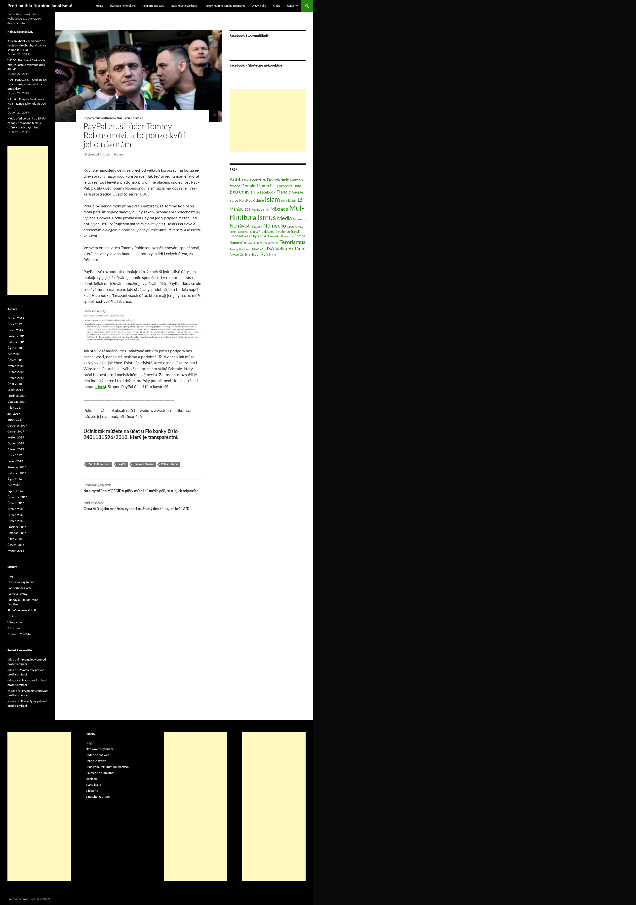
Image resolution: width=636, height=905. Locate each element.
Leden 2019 (15, 330)
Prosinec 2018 (16, 336)
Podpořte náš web (153, 5)
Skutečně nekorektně (123, 5)
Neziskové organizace (184, 5)
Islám (272, 200)
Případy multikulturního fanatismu (224, 5)
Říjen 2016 (14, 479)
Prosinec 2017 (16, 395)
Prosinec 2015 (16, 526)
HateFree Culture (251, 200)
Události (137, 118)
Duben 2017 (15, 443)
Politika (253, 232)
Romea (299, 236)
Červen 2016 (15, 503)
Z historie (13, 628)
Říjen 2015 (14, 538)
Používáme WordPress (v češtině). (29, 899)
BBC (144, 194)
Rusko (248, 243)
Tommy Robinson (143, 464)
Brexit (247, 180)
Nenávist (240, 226)
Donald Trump (255, 186)
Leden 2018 (15, 389)
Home (99, 5)
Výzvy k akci (259, 5)
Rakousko (273, 236)
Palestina (242, 232)
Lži (301, 200)
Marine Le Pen (260, 209)
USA (269, 248)
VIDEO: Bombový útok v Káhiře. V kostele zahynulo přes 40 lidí (26, 65)
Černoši (234, 255)
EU (273, 186)
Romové (236, 243)
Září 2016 (13, 485)
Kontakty (292, 5)
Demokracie (278, 180)
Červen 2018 (15, 359)
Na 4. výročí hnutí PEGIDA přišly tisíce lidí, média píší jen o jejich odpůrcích (141, 488)
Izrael (292, 200)
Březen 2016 (15, 520)
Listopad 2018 (16, 342)
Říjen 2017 (14, 407)
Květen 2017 (15, 437)
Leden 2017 (15, 461)
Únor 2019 (14, 324)
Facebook (268, 192)
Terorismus (292, 242)
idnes (100, 387)
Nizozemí (256, 226)
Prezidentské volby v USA (248, 236)
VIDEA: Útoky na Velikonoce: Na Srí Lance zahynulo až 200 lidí (26, 104)
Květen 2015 (15, 550)
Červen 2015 (15, 544)
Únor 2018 (14, 383)
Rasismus (287, 236)
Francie (284, 192)
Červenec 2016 (17, 497)
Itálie (284, 200)
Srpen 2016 (15, 491)
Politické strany (17, 593)
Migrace (279, 209)
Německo (274, 226)
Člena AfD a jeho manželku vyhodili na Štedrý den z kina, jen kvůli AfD (136, 506)
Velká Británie (169, 464)
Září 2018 (13, 354)
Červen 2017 (15, 431)
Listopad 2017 (16, 401)
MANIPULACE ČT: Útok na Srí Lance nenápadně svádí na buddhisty (27, 84)
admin (121, 154)
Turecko (257, 249)
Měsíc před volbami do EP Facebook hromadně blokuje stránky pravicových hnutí (26, 123)
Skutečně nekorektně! (21, 610)
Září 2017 (13, 413)
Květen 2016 (15, 509)
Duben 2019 (15, 318)
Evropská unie (289, 186)
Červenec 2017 (17, 425)
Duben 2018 (15, 371)
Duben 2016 (15, 514)
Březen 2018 (15, 377)
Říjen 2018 (14, 348)
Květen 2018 (15, 365)
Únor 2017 (14, 455)
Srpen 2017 (15, 419)
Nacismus (299, 219)
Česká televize (250, 255)
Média (284, 218)
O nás (276, 5)
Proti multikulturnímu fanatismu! (39, 6)
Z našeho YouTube (19, 634)
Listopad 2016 (16, 473)
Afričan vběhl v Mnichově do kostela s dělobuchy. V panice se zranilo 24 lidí (26, 45)
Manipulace (240, 209)
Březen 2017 (15, 449)
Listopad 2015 (16, 532)
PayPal (122, 464)
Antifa (236, 179)
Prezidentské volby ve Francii (279, 231)
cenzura (259, 180)
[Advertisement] (268, 120)
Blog (10, 576)
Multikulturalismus (99, 464)
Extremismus (244, 192)
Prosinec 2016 (16, 467)
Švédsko (268, 255)
